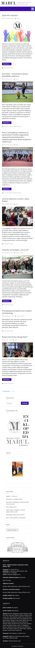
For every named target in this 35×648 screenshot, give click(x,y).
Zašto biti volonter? (10, 15)
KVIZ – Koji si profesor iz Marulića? (16, 517)
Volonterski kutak (8, 68)
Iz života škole (7, 126)
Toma (17, 18)
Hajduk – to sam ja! (11, 496)
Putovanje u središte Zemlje (14, 499)
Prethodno (6, 391)
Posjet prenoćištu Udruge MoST (15, 337)
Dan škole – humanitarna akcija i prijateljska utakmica (15, 75)
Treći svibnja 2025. (11, 507)
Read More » (7, 64)
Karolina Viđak (19, 252)
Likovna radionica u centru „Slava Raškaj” (15, 200)
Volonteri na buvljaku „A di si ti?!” (15, 250)
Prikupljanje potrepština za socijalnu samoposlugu (17, 312)
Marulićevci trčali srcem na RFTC (15, 515)
